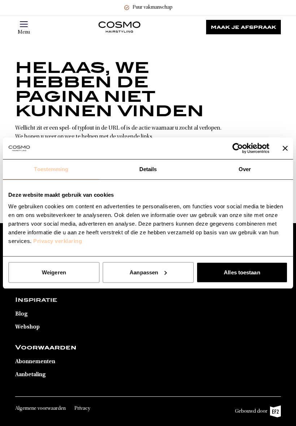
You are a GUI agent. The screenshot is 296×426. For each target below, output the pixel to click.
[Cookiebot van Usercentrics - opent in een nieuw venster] (237, 148)
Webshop (27, 327)
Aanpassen (144, 272)
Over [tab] (245, 169)
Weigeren (54, 272)
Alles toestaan (242, 272)
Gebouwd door (254, 413)
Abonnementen (35, 362)
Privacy (82, 408)
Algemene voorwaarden (40, 408)
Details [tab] (148, 169)
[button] (23, 24)
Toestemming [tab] (51, 169)
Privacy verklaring (57, 241)
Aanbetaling (30, 375)
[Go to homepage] (119, 27)
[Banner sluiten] (285, 148)
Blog (21, 314)
